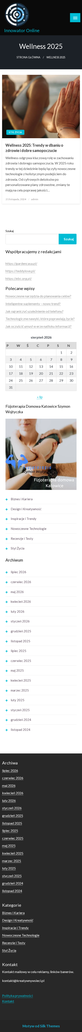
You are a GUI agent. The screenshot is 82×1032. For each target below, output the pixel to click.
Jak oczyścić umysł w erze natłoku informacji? (38, 326)
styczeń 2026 (20, 621)
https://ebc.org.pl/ (18, 278)
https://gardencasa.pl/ (21, 263)
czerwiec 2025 (21, 661)
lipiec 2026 (18, 572)
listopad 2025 (20, 641)
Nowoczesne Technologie (28, 528)
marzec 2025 (20, 690)
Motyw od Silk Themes (41, 1026)
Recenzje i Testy (22, 538)
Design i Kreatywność (26, 509)
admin (34, 199)
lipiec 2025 (18, 651)
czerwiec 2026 (21, 582)
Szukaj (9, 231)
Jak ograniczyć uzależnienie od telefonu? (34, 311)
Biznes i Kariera (22, 499)
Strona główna (28, 57)
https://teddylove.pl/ (20, 271)
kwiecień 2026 (21, 601)
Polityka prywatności (17, 996)
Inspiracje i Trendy (23, 519)
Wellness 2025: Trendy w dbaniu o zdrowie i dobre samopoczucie (34, 148)
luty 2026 (17, 611)
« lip (40, 397)
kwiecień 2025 (21, 680)
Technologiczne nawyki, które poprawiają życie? (40, 319)
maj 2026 (17, 592)
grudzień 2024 (21, 720)
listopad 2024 (20, 729)
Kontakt (8, 1001)
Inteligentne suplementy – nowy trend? (33, 304)
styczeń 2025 (20, 710)
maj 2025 (17, 670)
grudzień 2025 (21, 631)
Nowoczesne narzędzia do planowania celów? (38, 296)
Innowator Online (22, 30)
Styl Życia (15, 132)
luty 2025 (17, 700)
